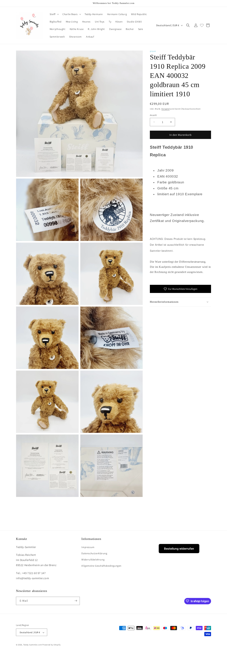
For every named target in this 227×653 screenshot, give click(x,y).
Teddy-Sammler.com (32, 645)
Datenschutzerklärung (94, 553)
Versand (165, 108)
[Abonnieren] (76, 601)
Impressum (87, 547)
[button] (54, 14)
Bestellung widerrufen (179, 548)
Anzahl (153, 114)
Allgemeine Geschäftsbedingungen (101, 565)
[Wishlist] (202, 25)
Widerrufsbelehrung (92, 559)
